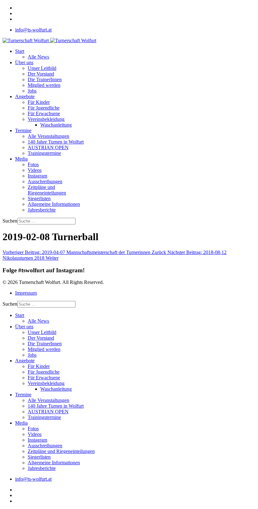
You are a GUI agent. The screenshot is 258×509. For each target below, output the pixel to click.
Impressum (26, 293)
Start (19, 51)
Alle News (38, 56)
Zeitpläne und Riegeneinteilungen (47, 189)
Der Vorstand (41, 73)
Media (21, 158)
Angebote (25, 96)
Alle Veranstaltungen (48, 136)
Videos (35, 170)
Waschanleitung (56, 124)
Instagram (37, 175)
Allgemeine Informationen (54, 204)
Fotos (33, 164)
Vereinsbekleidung (46, 119)
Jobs (32, 90)
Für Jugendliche (43, 107)
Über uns (24, 62)
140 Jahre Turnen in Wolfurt (56, 141)
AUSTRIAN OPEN (48, 147)
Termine (23, 130)
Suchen (10, 220)
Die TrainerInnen (45, 79)
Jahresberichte (42, 209)
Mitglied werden (44, 85)
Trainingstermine (44, 153)
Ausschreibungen (45, 181)
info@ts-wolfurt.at (33, 29)
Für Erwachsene (44, 113)
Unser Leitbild (42, 68)
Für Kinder (39, 102)
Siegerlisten (39, 198)
